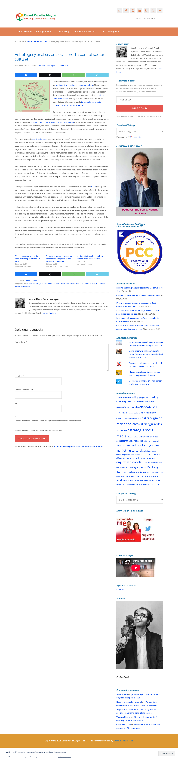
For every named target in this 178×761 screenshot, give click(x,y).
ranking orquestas (137, 467)
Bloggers (131, 397)
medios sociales (48, 283)
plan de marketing (151, 462)
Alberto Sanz (122, 694)
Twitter (154, 484)
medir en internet (39, 139)
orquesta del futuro (138, 458)
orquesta (79, 283)
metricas (59, 283)
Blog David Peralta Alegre (35, 17)
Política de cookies (64, 757)
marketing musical (149, 451)
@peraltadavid (49, 313)
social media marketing (125, 484)
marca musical (153, 441)
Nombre (19, 376)
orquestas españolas (129, 462)
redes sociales (90, 283)
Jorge (118, 709)
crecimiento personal (125, 407)
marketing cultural (129, 450)
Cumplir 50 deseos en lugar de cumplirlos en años (138, 295)
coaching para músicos (128, 401)
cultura (137, 407)
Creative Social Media (123, 740)
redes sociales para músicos (139, 476)
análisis (29, 283)
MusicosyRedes (148, 455)
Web (17, 403)
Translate (136, 137)
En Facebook (122, 677)
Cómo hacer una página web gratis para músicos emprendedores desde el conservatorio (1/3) (146, 354)
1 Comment (62, 65)
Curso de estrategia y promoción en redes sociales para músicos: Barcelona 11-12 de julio (59, 258)
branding (146, 397)
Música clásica (69, 283)
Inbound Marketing (133, 437)
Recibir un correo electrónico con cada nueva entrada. (38, 430)
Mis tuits (120, 589)
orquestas (151, 458)
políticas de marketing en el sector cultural (74, 85)
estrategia (37, 283)
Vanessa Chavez (123, 717)
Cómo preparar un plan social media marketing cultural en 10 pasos (27, 258)
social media (25, 286)
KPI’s (93, 186)
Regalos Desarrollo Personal (129, 702)
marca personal (126, 445)
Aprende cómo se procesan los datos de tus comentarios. (78, 446)
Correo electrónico (24, 389)
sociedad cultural (142, 484)
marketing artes (147, 445)
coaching (154, 397)
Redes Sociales (31, 281)
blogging (138, 397)
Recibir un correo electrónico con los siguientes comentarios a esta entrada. (48, 420)
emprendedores (134, 413)
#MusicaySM (122, 397)
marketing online (123, 455)
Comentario (21, 342)
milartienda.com (123, 724)
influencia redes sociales (135, 441)
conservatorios (148, 401)
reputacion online (146, 480)
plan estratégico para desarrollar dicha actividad (52, 122)
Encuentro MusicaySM (132, 419)
